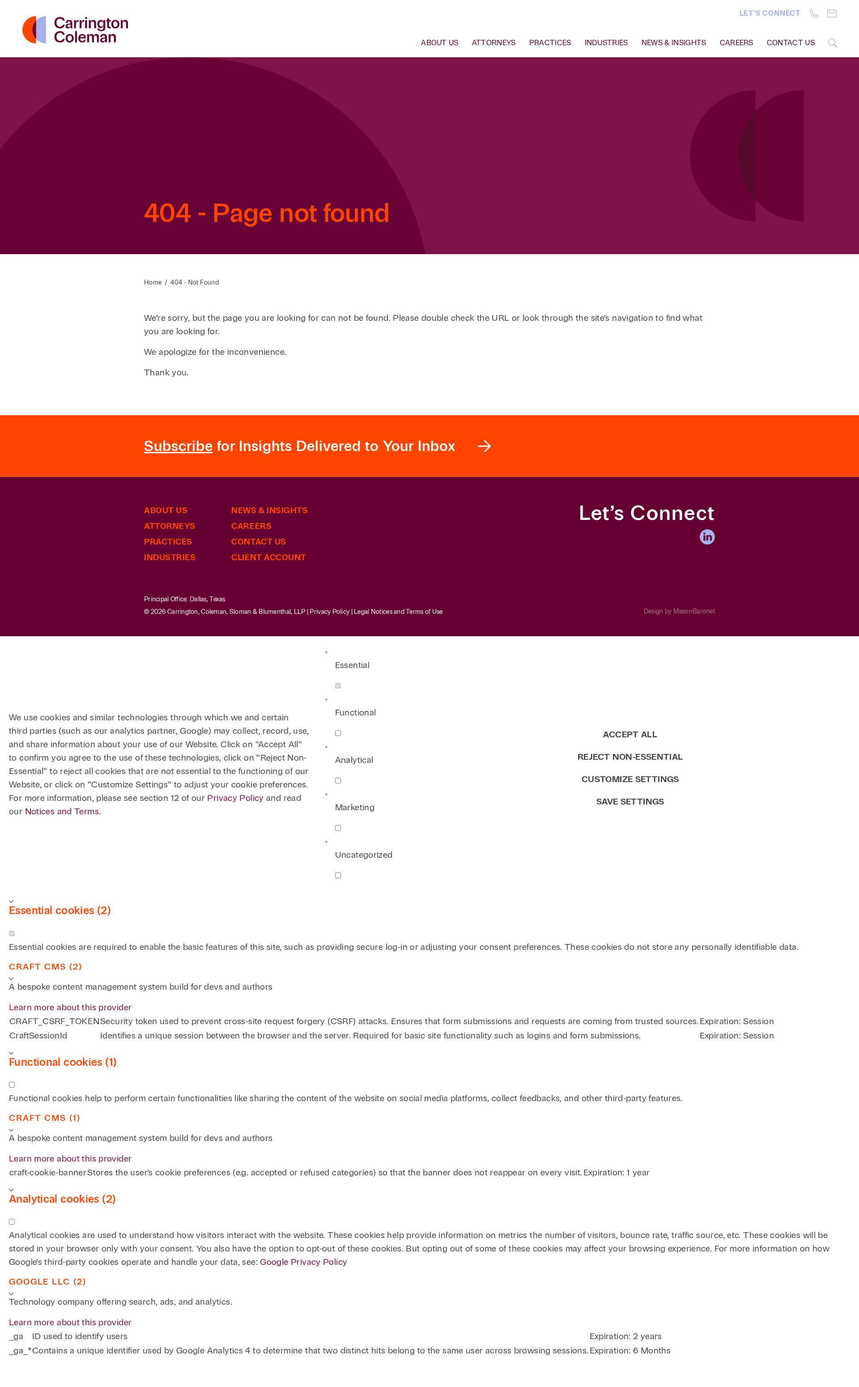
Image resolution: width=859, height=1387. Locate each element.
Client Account (268, 557)
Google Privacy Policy (303, 1262)
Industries (606, 42)
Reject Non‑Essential (630, 757)
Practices (550, 42)
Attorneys (494, 42)
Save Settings (630, 801)
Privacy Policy (329, 612)
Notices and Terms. (63, 811)
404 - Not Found (194, 282)
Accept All (630, 734)
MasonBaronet (694, 611)
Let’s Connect (770, 13)
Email (832, 13)
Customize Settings (630, 779)
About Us (165, 510)
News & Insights (674, 42)
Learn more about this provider (70, 1007)
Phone (814, 13)
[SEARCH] (832, 42)
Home (153, 282)
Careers (736, 42)
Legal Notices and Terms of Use (398, 612)
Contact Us (791, 42)
